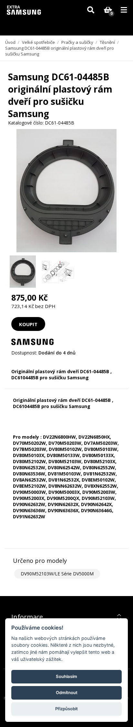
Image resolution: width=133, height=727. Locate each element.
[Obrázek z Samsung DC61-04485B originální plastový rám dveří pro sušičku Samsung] (22, 271)
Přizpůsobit (66, 708)
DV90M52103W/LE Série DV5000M (57, 574)
